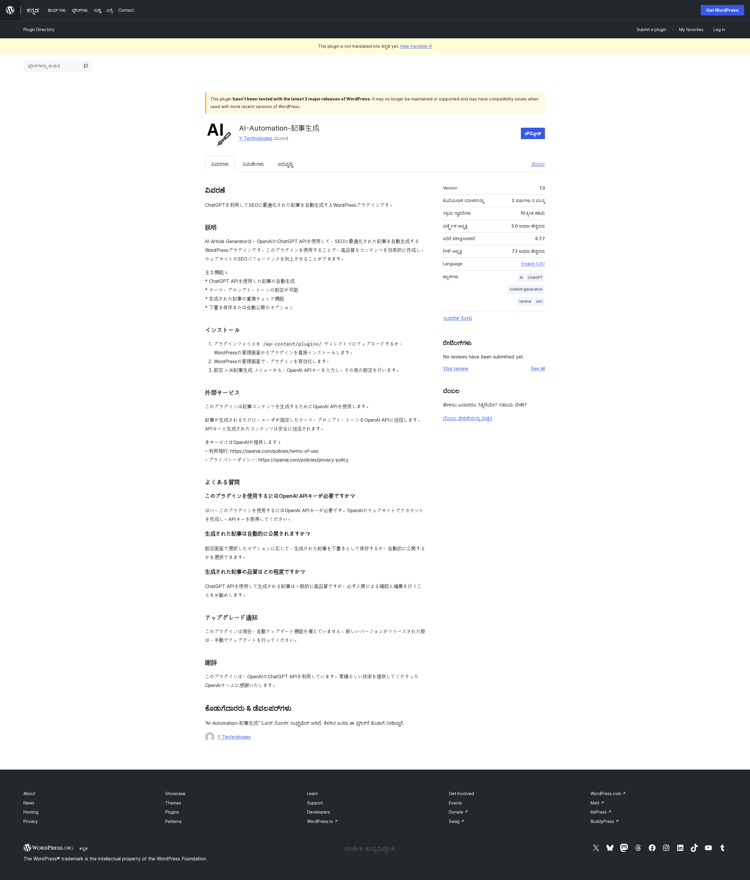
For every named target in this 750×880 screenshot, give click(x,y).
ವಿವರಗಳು (220, 164)
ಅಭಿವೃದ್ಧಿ (285, 164)
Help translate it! (416, 46)
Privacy (30, 821)
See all (538, 368)
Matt (597, 802)
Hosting (30, 811)
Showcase (175, 793)
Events (455, 802)
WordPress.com (608, 793)
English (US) (533, 263)
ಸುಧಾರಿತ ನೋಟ (457, 318)
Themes (173, 802)
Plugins (172, 811)
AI (521, 277)
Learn (312, 793)
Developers (318, 811)
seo (539, 301)
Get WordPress (722, 10)
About (29, 793)
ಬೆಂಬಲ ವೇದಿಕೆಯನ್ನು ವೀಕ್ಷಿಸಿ (467, 418)
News (28, 802)
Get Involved (461, 793)
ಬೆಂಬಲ (538, 164)
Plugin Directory (38, 29)
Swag (457, 821)
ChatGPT (535, 277)
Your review (455, 368)
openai (525, 301)
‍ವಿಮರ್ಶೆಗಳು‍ (253, 164)
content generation (526, 289)
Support (315, 802)
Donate (458, 811)
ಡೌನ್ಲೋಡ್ (533, 133)
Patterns (173, 821)
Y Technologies (255, 138)
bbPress (601, 811)
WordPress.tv (322, 821)
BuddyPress (605, 821)
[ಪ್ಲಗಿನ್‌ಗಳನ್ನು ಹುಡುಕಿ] (85, 66)
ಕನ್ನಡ (83, 848)
